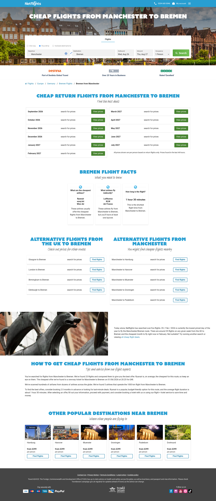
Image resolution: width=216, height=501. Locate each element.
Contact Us (81, 475)
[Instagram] (176, 491)
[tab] (108, 39)
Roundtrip (45, 46)
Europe (40, 83)
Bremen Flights (66, 83)
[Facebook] (171, 491)
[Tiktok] (190, 491)
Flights (30, 83)
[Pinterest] (185, 491)
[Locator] (66, 53)
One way (32, 46)
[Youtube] (180, 491)
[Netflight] (33, 3)
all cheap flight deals (130, 337)
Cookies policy (133, 475)
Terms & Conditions (108, 475)
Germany (51, 83)
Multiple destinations (63, 46)
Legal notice (121, 475)
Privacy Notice (93, 475)
